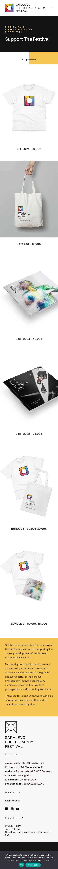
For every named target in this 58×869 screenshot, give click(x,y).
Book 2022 (29, 433)
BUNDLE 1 (29, 528)
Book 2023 (29, 339)
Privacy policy (33, 865)
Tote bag (29, 244)
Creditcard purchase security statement (27, 832)
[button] (51, 8)
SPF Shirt (29, 149)
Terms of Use (12, 829)
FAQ (7, 835)
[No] (54, 860)
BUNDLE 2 (29, 623)
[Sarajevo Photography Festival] (20, 8)
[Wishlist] (37, 8)
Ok (21, 865)
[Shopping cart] (42, 8)
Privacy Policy (13, 825)
